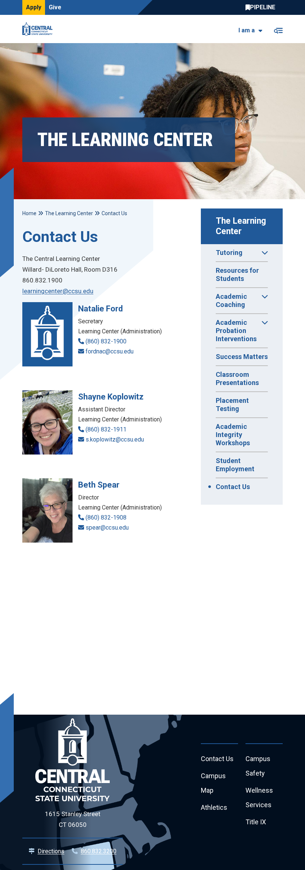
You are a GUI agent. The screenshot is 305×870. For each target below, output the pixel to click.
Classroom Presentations (237, 379)
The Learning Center (242, 226)
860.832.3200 (98, 851)
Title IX (255, 822)
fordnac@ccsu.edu (110, 351)
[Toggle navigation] (278, 29)
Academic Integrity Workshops (233, 435)
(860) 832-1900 (106, 341)
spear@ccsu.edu (107, 527)
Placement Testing (232, 405)
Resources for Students (237, 274)
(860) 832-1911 (106, 429)
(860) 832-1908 (106, 517)
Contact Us (233, 487)
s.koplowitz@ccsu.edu (115, 439)
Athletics (214, 807)
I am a (246, 30)
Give (55, 7)
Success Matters (242, 356)
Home (29, 213)
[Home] (39, 29)
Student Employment (235, 465)
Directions (51, 851)
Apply (33, 7)
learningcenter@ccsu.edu (57, 291)
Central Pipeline (262, 7)
